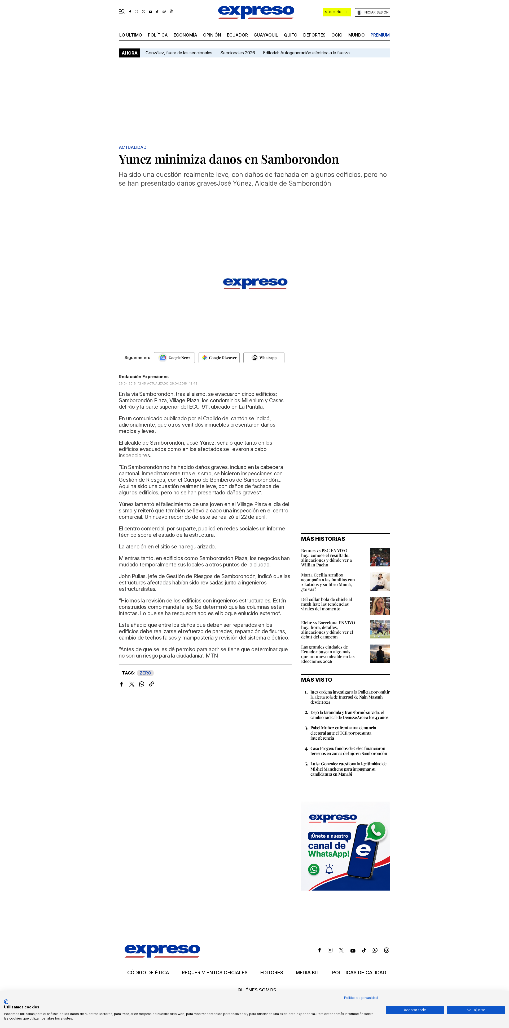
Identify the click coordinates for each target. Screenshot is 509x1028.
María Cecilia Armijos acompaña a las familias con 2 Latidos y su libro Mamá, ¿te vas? (328, 582)
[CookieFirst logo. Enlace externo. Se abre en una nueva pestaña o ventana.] (6, 1001)
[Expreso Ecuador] (162, 956)
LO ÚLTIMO (130, 35)
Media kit (307, 972)
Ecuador (237, 35)
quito (290, 35)
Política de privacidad (361, 998)
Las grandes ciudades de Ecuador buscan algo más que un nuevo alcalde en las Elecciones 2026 (327, 654)
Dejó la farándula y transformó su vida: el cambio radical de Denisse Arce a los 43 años (349, 714)
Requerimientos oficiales (215, 972)
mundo (356, 35)
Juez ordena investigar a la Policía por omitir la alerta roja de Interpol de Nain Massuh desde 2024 (349, 697)
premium (380, 35)
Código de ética (148, 972)
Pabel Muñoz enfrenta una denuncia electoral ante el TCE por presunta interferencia (343, 732)
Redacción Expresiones (144, 376)
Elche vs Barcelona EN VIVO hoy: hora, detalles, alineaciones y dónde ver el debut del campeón (328, 630)
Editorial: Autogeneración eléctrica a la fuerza (306, 52)
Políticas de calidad (359, 972)
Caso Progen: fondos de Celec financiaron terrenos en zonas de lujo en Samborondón (348, 750)
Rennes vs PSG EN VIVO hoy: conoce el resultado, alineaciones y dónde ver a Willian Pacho (326, 557)
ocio (337, 35)
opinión (212, 35)
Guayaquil (266, 35)
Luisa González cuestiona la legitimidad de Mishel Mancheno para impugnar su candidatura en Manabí (348, 768)
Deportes (314, 35)
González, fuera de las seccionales (179, 52)
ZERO (145, 673)
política (158, 35)
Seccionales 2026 (237, 52)
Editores (271, 972)
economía (185, 35)
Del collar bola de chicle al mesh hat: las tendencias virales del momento (326, 603)
